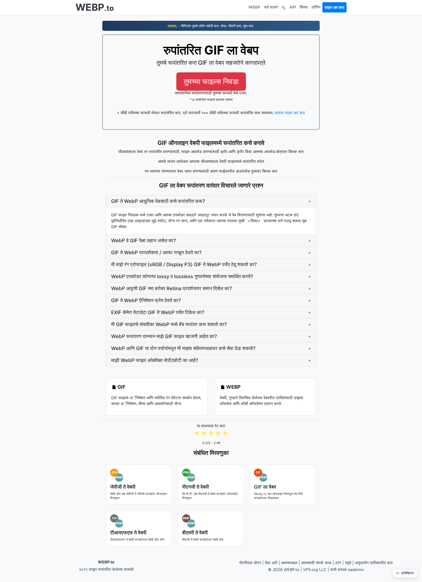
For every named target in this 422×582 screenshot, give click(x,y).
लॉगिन (316, 7)
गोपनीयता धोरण (250, 562)
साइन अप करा (334, 7)
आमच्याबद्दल (289, 562)
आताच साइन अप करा (289, 112)
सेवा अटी (271, 562)
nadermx (356, 569)
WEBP (254, 7)
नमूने (348, 562)
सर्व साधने (271, 7)
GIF (121, 387)
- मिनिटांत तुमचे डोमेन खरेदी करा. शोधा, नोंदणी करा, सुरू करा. (211, 26)
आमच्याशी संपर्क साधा (316, 562)
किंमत (304, 7)
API (292, 7)
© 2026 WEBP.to (283, 569)
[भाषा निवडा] (283, 7)
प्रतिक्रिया (407, 573)
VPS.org (310, 569)
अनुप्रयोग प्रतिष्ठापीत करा (374, 562)
